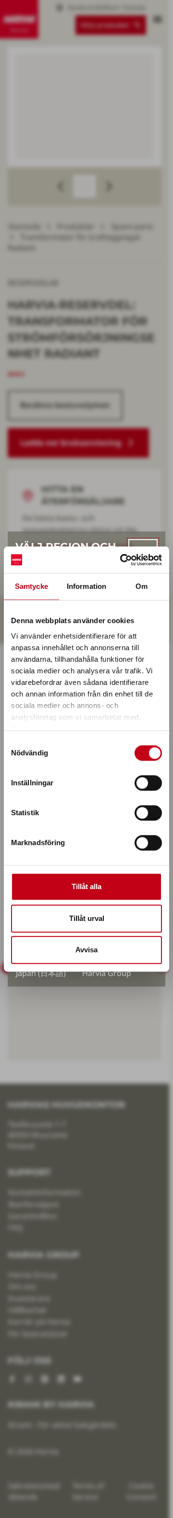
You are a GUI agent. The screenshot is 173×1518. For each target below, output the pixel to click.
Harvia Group (106, 973)
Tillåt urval (86, 918)
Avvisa (86, 950)
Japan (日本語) (41, 973)
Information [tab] (86, 586)
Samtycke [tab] (31, 586)
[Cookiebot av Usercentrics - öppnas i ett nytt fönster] (122, 560)
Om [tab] (142, 586)
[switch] (148, 783)
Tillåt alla (86, 886)
